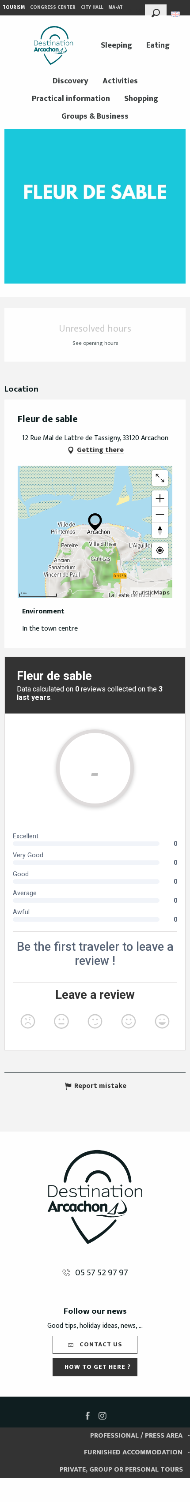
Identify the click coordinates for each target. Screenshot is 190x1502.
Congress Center (53, 7)
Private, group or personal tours (121, 1470)
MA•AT (115, 7)
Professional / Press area (136, 1436)
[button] (156, 11)
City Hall (92, 7)
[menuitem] (53, 45)
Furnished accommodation (133, 1452)
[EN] (176, 14)
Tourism (14, 7)
